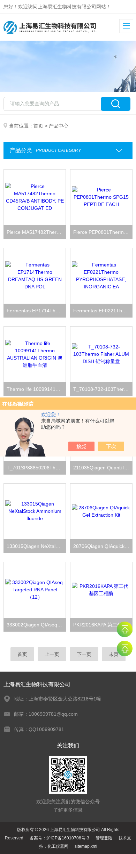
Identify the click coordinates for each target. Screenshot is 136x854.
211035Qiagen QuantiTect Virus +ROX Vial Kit (103, 467)
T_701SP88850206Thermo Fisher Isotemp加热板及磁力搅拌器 (36, 467)
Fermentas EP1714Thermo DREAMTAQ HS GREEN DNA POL (36, 310)
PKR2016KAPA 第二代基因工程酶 (103, 624)
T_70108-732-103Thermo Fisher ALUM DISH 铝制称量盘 (103, 389)
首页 (38, 126)
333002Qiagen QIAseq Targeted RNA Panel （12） (36, 624)
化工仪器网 (57, 846)
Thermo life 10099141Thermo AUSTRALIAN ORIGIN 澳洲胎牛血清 (36, 389)
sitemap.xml (86, 846)
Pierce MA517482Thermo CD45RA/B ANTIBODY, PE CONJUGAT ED (36, 232)
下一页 (84, 654)
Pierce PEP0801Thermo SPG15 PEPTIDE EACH (103, 232)
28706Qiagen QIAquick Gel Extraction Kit (103, 546)
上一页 (52, 654)
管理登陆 (104, 838)
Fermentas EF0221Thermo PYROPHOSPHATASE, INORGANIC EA (103, 310)
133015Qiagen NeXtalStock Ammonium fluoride (36, 546)
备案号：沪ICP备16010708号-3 (59, 838)
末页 (114, 654)
